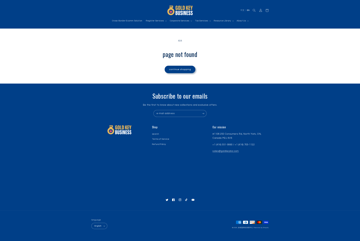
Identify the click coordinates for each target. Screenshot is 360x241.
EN (248, 10)
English (97, 226)
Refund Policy (159, 144)
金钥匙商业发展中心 (245, 227)
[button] (156, 21)
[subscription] (203, 113)
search (155, 134)
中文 (242, 10)
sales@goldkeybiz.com (225, 151)
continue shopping (180, 69)
